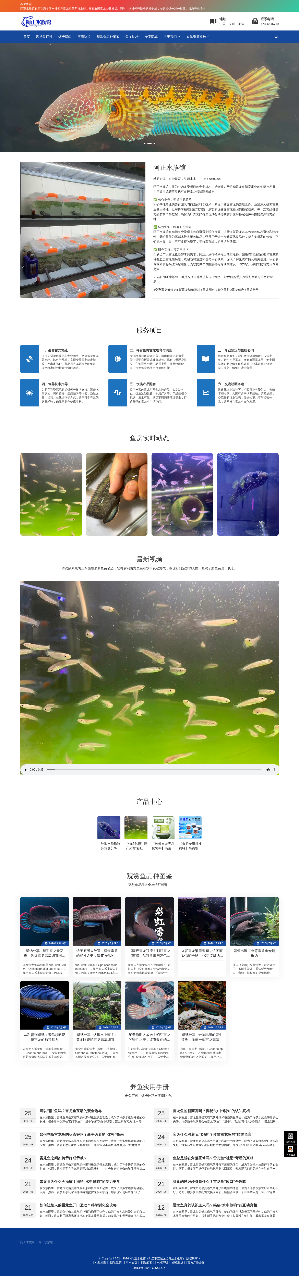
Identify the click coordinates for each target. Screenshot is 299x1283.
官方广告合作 (196, 1262)
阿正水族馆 (46, 1242)
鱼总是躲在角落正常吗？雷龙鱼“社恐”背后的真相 (213, 1157)
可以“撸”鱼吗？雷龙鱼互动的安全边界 (71, 1110)
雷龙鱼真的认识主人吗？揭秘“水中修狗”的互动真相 (215, 1205)
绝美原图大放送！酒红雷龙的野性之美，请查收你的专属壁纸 (97, 955)
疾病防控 (84, 36)
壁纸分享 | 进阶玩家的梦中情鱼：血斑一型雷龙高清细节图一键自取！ (202, 1039)
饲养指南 (64, 36)
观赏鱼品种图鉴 (108, 36)
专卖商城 (151, 36)
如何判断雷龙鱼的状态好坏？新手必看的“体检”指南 (82, 1134)
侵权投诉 (177, 1262)
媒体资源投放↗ (198, 36)
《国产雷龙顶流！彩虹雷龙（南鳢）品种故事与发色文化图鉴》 (149, 955)
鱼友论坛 (132, 36)
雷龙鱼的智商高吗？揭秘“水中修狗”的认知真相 (211, 1110)
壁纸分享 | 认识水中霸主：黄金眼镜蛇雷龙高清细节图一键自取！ (97, 1039)
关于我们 (170, 36)
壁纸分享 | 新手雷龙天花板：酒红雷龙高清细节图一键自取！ (44, 955)
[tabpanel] (149, 97)
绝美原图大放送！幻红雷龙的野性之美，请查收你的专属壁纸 (149, 1039)
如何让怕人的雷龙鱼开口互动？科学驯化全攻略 (78, 1205)
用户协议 (131, 1262)
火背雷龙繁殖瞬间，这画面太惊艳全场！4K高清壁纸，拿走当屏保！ (202, 955)
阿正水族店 (27, 1242)
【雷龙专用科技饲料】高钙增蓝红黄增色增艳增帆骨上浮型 (190, 850)
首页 (26, 36)
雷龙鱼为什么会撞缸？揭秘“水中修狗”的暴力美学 (80, 1181)
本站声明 (162, 1262)
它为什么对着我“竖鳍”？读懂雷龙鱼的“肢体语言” (213, 1134)
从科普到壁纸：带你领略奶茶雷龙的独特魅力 (44, 1037)
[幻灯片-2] (149, 97)
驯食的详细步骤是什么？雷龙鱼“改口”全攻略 (209, 1181)
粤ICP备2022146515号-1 (149, 1268)
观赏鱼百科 (44, 36)
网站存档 (147, 1262)
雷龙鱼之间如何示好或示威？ (63, 1157)
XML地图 (100, 1262)
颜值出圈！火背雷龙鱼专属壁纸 (254, 953)
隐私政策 (116, 1262)
